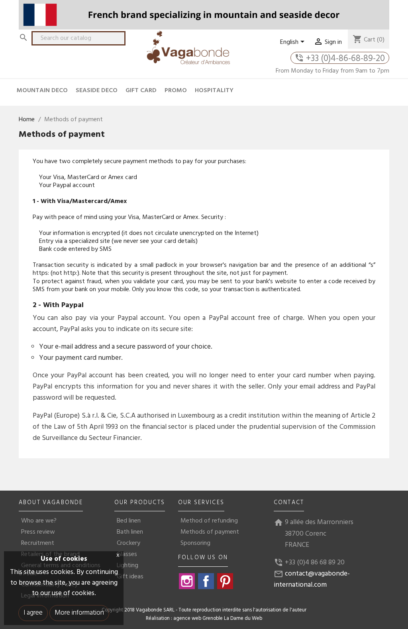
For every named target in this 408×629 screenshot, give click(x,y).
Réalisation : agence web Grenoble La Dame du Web (204, 619)
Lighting (127, 565)
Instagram (187, 581)
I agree (33, 613)
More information (79, 613)
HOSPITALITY (214, 90)
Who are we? (39, 521)
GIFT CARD (141, 90)
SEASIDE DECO (97, 90)
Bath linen (130, 532)
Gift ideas (130, 577)
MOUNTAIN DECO (42, 90)
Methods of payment (209, 532)
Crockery (128, 543)
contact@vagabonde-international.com (312, 579)
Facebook (206, 581)
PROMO (176, 90)
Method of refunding (209, 521)
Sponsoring (195, 543)
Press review (38, 532)
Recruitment (37, 543)
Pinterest (225, 581)
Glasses (127, 554)
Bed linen (129, 521)
